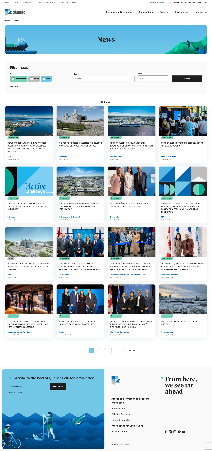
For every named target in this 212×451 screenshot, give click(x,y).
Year (140, 74)
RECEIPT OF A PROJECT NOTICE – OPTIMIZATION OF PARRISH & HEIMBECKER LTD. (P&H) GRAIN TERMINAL (29, 267)
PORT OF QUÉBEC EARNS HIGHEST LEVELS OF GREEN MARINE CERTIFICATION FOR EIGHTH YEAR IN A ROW (79, 206)
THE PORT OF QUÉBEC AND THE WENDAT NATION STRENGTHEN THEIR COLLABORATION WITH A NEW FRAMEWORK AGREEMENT (182, 267)
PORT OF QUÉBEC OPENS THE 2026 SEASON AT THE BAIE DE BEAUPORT (182, 144)
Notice (36, 79)
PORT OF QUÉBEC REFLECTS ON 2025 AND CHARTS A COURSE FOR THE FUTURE (129, 204)
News (48, 79)
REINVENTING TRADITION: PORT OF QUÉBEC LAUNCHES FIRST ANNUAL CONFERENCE (78, 322)
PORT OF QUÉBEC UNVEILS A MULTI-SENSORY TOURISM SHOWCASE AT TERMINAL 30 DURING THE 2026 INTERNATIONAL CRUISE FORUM (130, 267)
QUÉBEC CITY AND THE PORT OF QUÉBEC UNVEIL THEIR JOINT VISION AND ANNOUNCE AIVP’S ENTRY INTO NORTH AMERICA (131, 324)
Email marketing (12, 392)
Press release (20, 79)
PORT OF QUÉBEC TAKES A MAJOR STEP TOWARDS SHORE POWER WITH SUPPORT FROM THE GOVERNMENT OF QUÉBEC (131, 146)
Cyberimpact (19, 392)
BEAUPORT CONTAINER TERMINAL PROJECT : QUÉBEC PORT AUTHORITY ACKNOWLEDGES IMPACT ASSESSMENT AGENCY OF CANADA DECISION (27, 147)
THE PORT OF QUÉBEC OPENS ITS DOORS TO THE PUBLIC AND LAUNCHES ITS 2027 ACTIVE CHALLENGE (27, 206)
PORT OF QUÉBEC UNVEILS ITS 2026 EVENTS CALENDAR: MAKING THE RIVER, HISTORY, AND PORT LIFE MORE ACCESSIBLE (28, 324)
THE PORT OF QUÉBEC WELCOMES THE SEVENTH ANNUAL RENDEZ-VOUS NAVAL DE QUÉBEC (80, 144)
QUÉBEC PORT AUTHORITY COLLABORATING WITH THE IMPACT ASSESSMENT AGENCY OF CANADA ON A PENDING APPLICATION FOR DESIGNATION (180, 207)
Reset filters (14, 86)
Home (7, 20)
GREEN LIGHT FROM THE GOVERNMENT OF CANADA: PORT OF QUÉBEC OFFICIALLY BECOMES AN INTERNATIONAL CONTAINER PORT (80, 267)
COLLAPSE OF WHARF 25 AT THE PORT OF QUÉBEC (180, 322)
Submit (188, 79)
